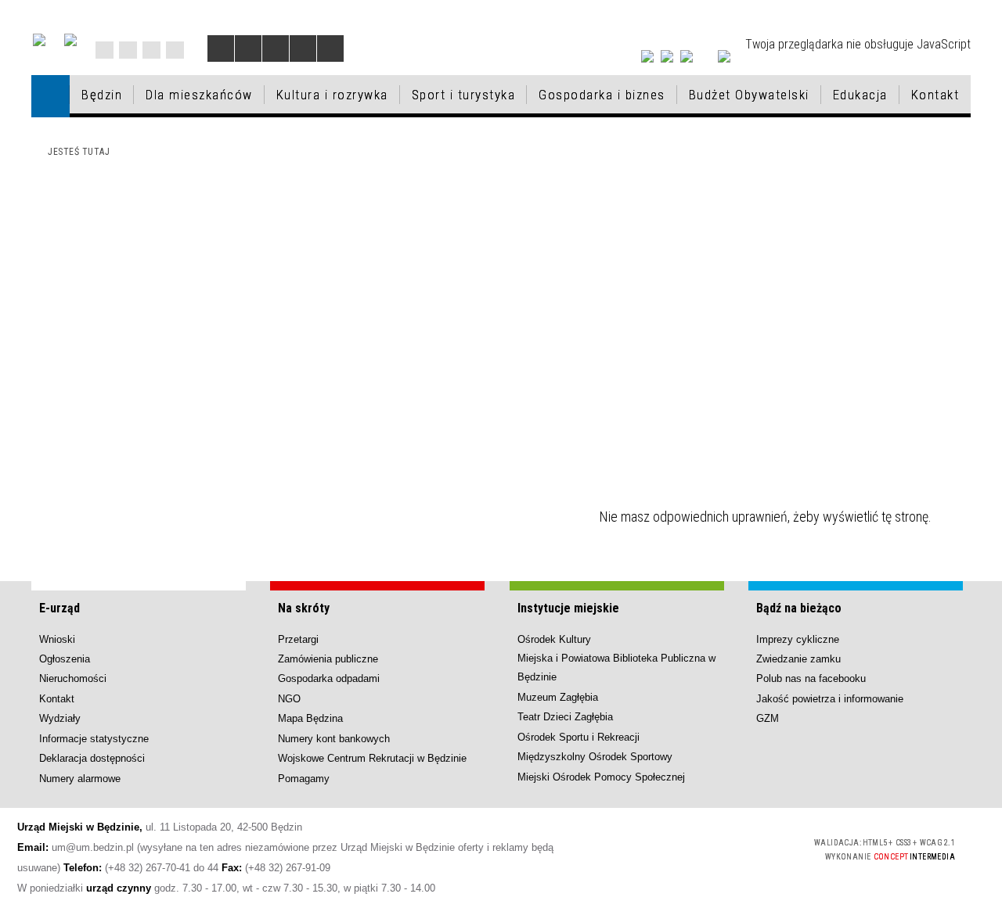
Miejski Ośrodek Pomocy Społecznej (601, 777)
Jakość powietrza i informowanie (829, 699)
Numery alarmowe (80, 778)
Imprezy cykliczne (797, 639)
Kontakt (175, 50)
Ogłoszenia (64, 659)
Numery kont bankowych (334, 739)
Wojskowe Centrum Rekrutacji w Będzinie (372, 758)
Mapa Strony (128, 50)
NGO (289, 699)
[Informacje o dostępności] (248, 48)
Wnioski (57, 639)
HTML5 (685, 848)
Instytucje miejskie (568, 608)
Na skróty (304, 608)
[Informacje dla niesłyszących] (303, 48)
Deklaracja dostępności (92, 758)
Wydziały (60, 718)
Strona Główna (105, 50)
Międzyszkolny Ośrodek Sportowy (594, 757)
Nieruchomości (72, 678)
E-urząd (59, 608)
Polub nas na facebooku (811, 678)
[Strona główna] (50, 96)
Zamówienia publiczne (328, 659)
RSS (151, 50)
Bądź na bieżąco (799, 608)
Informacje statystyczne (94, 739)
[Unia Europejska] (70, 40)
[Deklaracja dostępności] (275, 48)
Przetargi (298, 639)
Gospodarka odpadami (329, 678)
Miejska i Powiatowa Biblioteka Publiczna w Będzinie (616, 667)
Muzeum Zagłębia (557, 697)
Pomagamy (304, 778)
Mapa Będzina (310, 718)
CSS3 (709, 848)
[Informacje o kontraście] (330, 48)
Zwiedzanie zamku (798, 659)
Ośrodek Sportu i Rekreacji (578, 737)
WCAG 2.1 (758, 847)
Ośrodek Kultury (554, 639)
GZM (767, 718)
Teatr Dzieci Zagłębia (565, 717)
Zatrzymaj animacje (220, 48)
